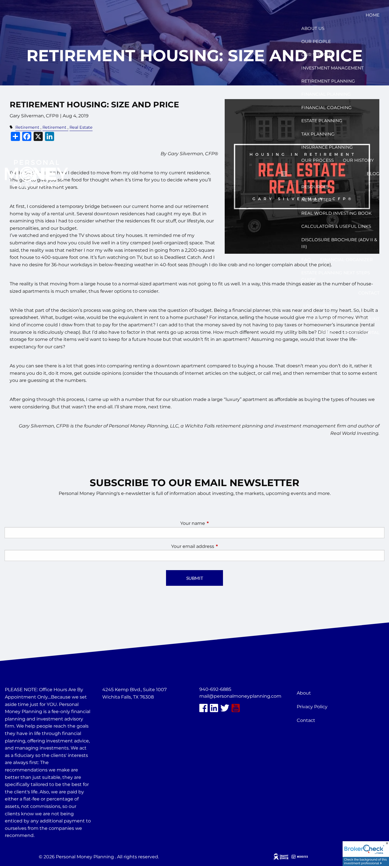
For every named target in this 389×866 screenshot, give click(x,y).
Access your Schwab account (341, 319)
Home (373, 15)
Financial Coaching (326, 107)
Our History (358, 160)
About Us (312, 28)
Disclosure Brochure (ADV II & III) (339, 243)
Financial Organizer (346, 259)
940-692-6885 (215, 689)
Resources (315, 186)
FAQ (306, 259)
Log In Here (317, 306)
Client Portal (362, 332)
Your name (216, 523)
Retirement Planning (328, 81)
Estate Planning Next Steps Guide (335, 276)
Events (326, 332)
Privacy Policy (312, 706)
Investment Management (332, 68)
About (304, 693)
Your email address (216, 546)
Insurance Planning (327, 147)
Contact (369, 293)
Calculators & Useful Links (336, 226)
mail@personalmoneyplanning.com (240, 696)
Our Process (317, 160)
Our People (316, 41)
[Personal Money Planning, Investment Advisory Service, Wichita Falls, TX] (116, 710)
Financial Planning (326, 94)
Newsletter (316, 199)
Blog (373, 173)
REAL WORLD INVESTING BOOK (336, 213)
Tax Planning (318, 134)
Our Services (317, 54)
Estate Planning (321, 120)
